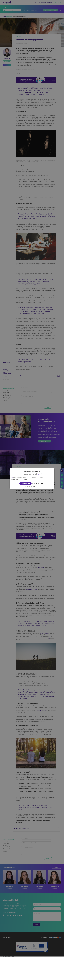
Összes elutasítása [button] (38, 483)
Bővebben (39, 474)
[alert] (32, 478)
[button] (32, 486)
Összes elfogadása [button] (25, 483)
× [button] (52, 469)
